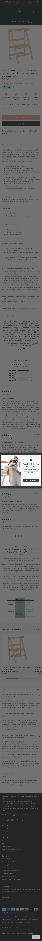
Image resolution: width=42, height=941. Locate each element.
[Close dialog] (39, 456)
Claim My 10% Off (31, 481)
